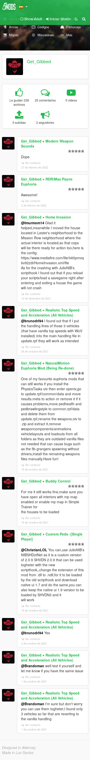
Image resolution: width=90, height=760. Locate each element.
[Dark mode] (76, 18)
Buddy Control (58, 481)
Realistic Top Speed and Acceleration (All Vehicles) (50, 313)
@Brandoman (32, 665)
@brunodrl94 (32, 320)
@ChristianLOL (34, 549)
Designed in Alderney (19, 747)
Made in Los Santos (18, 752)
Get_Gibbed (39, 61)
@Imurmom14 (32, 222)
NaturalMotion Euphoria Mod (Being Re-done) (47, 365)
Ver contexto (32, 163)
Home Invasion (58, 217)
